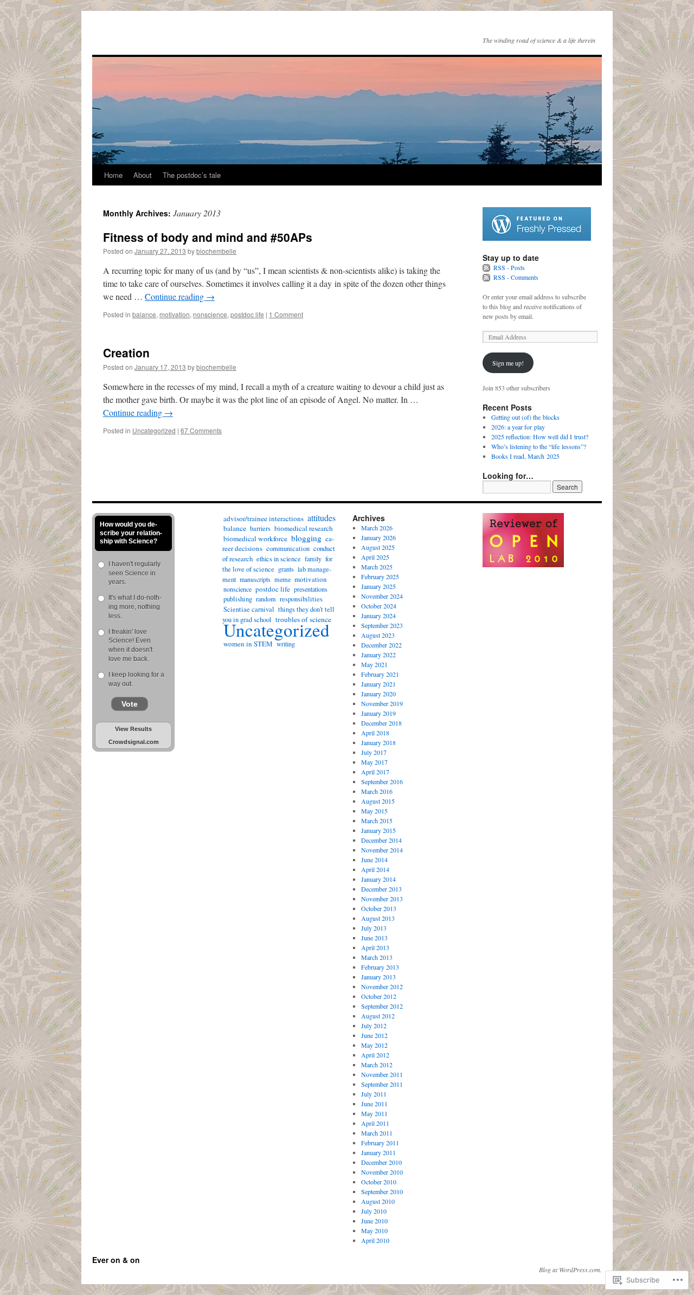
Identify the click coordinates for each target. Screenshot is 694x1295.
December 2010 (381, 1162)
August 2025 (378, 547)
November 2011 (382, 1074)
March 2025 (377, 566)
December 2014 (381, 840)
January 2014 (378, 879)
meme (282, 579)
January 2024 (378, 615)
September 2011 (382, 1084)
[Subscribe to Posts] (487, 267)
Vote (129, 704)
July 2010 (374, 1211)
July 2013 (374, 928)
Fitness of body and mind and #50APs (207, 237)
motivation (174, 314)
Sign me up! (508, 362)
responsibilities (301, 599)
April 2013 (375, 947)
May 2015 (374, 810)
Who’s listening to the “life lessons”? (538, 446)
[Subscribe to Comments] (487, 277)
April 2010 (375, 1240)
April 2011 (375, 1123)
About (142, 175)
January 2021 (378, 683)
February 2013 (380, 967)
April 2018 (375, 732)
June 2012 (374, 1035)
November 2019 (382, 703)
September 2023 (382, 625)
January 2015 (378, 830)
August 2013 (378, 918)
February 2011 (380, 1142)
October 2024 (378, 605)
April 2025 (375, 557)
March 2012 (377, 1064)
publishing (237, 599)
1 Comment (286, 314)
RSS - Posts (509, 267)
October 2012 (378, 996)
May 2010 (374, 1230)
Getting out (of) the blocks (525, 417)
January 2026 (378, 537)
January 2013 (378, 976)
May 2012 (374, 1045)
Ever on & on (116, 1259)
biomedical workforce (255, 538)
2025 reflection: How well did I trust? (539, 436)
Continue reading (180, 296)
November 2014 (382, 849)
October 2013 (378, 908)
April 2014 (375, 869)
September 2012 (382, 1006)
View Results (133, 729)
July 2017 (374, 752)
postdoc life (247, 314)
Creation (126, 352)
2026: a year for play (518, 426)
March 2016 (377, 791)
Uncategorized (154, 430)
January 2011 (378, 1152)
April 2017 (375, 771)
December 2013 (381, 888)
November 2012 (382, 986)
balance (144, 314)
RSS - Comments (515, 277)
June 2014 (374, 859)
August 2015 (378, 801)
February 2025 (380, 576)
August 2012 (378, 1015)
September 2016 (382, 781)
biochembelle (216, 250)
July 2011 (374, 1093)
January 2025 (378, 586)
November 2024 (382, 596)
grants (286, 569)
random (266, 598)
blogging (306, 538)
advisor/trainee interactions (263, 518)
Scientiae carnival (248, 609)
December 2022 (381, 644)
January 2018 (378, 742)
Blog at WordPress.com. (570, 1269)
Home (113, 175)
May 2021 (374, 664)
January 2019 (378, 713)
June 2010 (374, 1220)
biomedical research (303, 528)
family (313, 558)
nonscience (210, 314)
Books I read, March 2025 (525, 456)
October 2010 (378, 1181)
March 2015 (377, 820)
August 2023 (378, 635)
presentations (310, 589)
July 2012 (374, 1025)
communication (288, 548)
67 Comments (201, 430)
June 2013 (374, 937)
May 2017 (374, 762)
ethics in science (278, 558)
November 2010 (382, 1172)
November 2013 (382, 898)
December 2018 (381, 723)
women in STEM (248, 644)
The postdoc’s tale (192, 175)
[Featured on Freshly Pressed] (537, 238)
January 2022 (378, 654)
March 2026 (377, 527)
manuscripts (255, 579)
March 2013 (377, 957)
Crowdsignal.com (133, 742)
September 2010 (382, 1191)
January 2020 (378, 693)
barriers (260, 528)
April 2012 (375, 1054)
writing (286, 643)
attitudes (321, 517)
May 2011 (374, 1113)
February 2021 (380, 674)
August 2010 (378, 1201)
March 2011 (377, 1133)
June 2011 (374, 1103)
